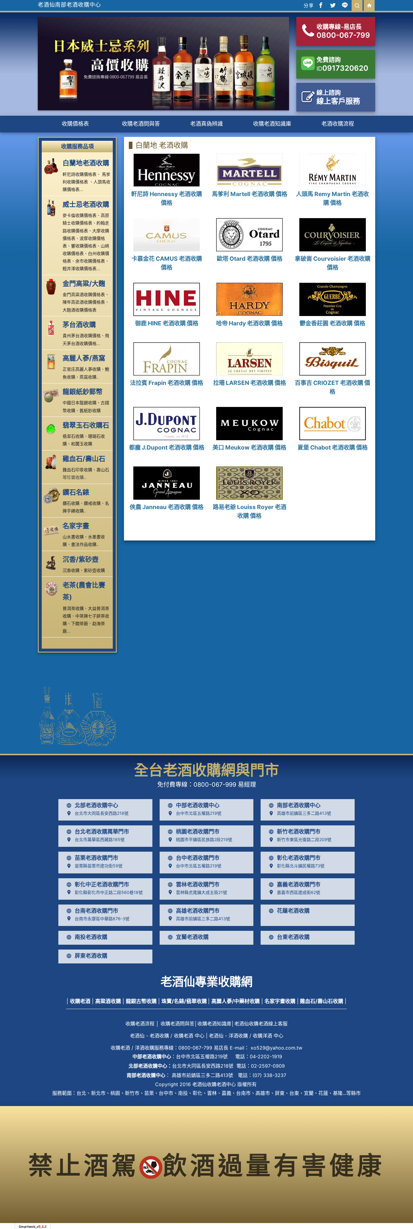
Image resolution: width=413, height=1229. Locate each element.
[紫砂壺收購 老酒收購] (52, 562)
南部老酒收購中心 (298, 805)
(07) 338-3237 (269, 1075)
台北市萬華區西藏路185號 (100, 839)
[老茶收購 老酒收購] (52, 588)
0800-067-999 (214, 784)
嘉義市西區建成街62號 (298, 892)
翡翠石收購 (73, 436)
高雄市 (262, 1093)
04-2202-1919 (266, 1056)
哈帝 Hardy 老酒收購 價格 (249, 323)
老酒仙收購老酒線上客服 (261, 1024)
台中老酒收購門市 (198, 858)
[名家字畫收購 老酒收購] (52, 529)
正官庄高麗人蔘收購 (82, 369)
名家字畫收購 (280, 1001)
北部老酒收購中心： (150, 1066)
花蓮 (323, 1093)
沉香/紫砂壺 (81, 559)
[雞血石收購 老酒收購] (52, 462)
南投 (183, 1093)
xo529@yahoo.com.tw (276, 1048)
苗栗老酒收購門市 (96, 858)
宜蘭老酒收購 (192, 937)
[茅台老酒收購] (52, 328)
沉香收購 (71, 570)
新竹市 (132, 1093)
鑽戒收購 (92, 503)
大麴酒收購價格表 (79, 309)
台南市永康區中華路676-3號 (102, 918)
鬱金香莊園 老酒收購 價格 (332, 323)
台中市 (166, 1093)
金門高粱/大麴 (84, 283)
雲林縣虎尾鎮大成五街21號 (201, 892)
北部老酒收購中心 (96, 805)
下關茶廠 (79, 623)
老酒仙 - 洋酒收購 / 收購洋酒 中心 (246, 1036)
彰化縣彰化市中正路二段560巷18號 (109, 892)
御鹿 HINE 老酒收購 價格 (166, 323)
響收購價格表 (83, 245)
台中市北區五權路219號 (198, 813)
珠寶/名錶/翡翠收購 (184, 1001)
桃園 (115, 1093)
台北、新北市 (91, 1093)
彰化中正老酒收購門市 (102, 884)
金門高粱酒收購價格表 (84, 294)
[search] (357, 5)
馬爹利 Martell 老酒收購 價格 (249, 194)
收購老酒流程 (139, 1024)
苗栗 (149, 1093)
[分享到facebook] (320, 5)
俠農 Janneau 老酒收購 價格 (166, 507)
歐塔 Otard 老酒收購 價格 (249, 258)
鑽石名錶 (76, 492)
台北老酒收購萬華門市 (102, 831)
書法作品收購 (83, 544)
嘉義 (226, 1093)
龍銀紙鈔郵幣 (82, 391)
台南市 (243, 1093)
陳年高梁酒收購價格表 (84, 302)
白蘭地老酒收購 (86, 163)
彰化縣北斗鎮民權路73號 (300, 865)
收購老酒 (80, 1001)
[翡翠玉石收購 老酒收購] (52, 428)
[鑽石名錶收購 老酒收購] (52, 495)
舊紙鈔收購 (90, 410)
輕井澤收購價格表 (79, 268)
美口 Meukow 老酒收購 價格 (249, 447)
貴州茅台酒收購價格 (82, 335)
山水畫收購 (73, 536)
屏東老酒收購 (91, 956)
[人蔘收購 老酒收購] (52, 361)
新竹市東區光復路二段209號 (304, 839)
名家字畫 (76, 526)
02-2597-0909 (268, 1066)
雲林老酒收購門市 (198, 884)
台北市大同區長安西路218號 (101, 813)
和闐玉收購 (81, 443)
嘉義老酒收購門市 (298, 884)
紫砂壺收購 (94, 570)
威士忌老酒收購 (86, 204)
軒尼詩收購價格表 (79, 174)
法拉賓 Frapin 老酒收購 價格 (166, 382)
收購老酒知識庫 (272, 124)
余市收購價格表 (90, 260)
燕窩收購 (88, 376)
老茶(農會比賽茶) (84, 591)
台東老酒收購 (293, 937)
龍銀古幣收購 (141, 1001)
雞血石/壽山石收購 (321, 1001)
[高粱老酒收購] (52, 287)
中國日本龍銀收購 (79, 402)
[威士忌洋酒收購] (52, 207)
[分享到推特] (332, 5)
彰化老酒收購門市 (298, 858)
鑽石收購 (71, 503)
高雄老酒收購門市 (198, 911)
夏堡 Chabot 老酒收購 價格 (333, 447)
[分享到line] (345, 5)
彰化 (197, 1093)
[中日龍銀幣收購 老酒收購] (52, 395)
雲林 (212, 1093)
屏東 (280, 1093)
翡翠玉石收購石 (86, 425)
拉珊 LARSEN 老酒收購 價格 (249, 382)
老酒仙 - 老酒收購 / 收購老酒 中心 (167, 1036)
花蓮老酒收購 (293, 911)
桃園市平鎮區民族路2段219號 (204, 839)
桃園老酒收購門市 (198, 831)
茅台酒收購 (79, 324)
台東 (294, 1093)
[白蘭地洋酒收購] (52, 166)
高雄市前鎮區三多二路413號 (304, 813)
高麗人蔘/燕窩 (84, 358)
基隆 (338, 1093)
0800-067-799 (195, 1048)
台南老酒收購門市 (96, 911)
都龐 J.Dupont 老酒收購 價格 (166, 447)
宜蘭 (309, 1093)
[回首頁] (369, 5)
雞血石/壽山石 (84, 459)
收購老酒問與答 (141, 124)
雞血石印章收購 (77, 469)
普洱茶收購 (73, 608)
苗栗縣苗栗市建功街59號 (98, 865)
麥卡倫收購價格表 (79, 215)
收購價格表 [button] (75, 124)
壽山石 (102, 469)
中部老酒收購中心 (198, 805)
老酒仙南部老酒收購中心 (69, 5)
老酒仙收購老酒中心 (214, 1084)
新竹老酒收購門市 (298, 831)
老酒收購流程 (337, 124)
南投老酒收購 (91, 937)
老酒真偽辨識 (206, 124)
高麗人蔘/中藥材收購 (235, 1001)
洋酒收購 (144, 1048)
